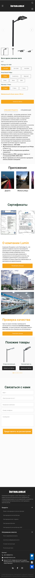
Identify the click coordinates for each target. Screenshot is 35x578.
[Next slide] (31, 30)
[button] (4, 51)
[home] (17, 6)
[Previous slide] (3, 30)
